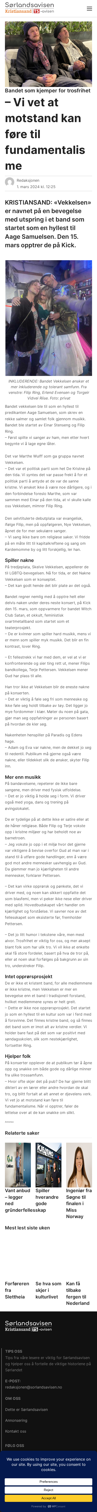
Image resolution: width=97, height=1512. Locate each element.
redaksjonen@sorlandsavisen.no (33, 1387)
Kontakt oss (15, 1431)
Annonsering (16, 1420)
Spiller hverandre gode (47, 1197)
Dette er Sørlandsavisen (26, 1409)
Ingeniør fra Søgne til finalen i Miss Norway (79, 1203)
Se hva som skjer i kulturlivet (48, 1290)
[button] (89, 8)
